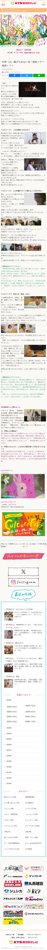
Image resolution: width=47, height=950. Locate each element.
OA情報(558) (29, 797)
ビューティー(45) (31, 820)
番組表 (3, 5)
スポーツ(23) (9, 820)
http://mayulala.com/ (17, 507)
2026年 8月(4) (12, 706)
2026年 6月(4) (12, 711)
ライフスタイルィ (16, 72)
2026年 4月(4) (12, 716)
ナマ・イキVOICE (11, 9)
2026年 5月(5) (30, 711)
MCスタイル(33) (10, 797)
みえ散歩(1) (29, 802)
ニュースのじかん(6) (11, 849)
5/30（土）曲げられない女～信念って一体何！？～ (15, 11)
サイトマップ (32, 937)
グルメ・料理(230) (11, 814)
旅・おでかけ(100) (11, 837)
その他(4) (28, 849)
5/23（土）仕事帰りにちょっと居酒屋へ (11, 545)
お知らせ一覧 (10, 934)
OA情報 (6, 72)
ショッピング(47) (31, 814)
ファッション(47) (10, 826)
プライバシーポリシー (34, 934)
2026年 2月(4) (12, 721)
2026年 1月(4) (30, 721)
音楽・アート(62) (31, 837)
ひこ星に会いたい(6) (11, 802)
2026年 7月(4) (30, 705)
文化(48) (28, 831)
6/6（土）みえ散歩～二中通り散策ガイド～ (34, 545)
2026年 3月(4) (30, 716)
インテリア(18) (30, 808)
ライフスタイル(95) (32, 826)
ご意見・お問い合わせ (17, 937)
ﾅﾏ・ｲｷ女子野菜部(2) (11, 843)
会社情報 (21, 934)
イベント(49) (9, 808)
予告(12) (7, 831)
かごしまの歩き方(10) (33, 843)
